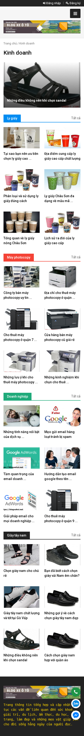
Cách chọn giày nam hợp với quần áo (59, 657)
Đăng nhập (53, 3)
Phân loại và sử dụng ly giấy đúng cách (21, 198)
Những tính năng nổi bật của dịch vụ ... (21, 434)
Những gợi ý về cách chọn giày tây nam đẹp (61, 615)
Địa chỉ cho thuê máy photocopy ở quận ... (60, 295)
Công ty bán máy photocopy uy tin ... (18, 295)
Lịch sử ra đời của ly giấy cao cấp (59, 240)
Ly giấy (12, 118)
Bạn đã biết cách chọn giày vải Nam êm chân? (62, 573)
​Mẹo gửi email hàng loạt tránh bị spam (59, 434)
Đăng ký (74, 3)
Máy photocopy (18, 257)
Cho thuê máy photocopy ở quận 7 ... (20, 337)
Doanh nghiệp (17, 396)
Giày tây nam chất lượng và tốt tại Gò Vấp (22, 615)
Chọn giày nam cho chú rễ (21, 573)
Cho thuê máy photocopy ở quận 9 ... (61, 518)
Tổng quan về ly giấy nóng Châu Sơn (19, 240)
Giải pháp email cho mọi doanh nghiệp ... (19, 518)
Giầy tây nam (16, 535)
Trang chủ (10, 43)
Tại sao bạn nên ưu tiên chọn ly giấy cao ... (21, 156)
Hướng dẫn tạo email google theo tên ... (60, 476)
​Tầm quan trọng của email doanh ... (19, 476)
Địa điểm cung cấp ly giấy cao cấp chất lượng (62, 156)
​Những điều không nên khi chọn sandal (36, 100)
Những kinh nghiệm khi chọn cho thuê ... (61, 379)
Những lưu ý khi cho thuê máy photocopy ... (21, 379)
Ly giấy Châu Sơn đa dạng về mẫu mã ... (59, 198)
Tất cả (75, 118)
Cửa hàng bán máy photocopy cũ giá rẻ (59, 337)
